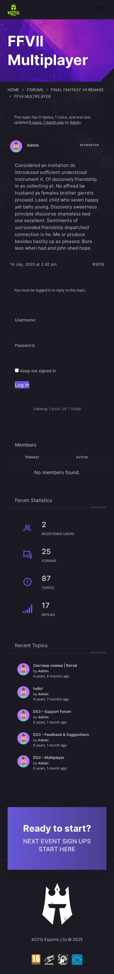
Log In (22, 385)
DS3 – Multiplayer (48, 757)
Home (13, 90)
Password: (25, 345)
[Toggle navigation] (102, 9)
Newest (32, 457)
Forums (35, 90)
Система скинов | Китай (55, 665)
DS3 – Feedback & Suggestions (61, 734)
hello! (38, 688)
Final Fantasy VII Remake (77, 90)
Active (82, 457)
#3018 (98, 264)
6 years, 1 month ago (46, 122)
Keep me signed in (38, 370)
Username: (25, 319)
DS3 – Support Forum (52, 711)
